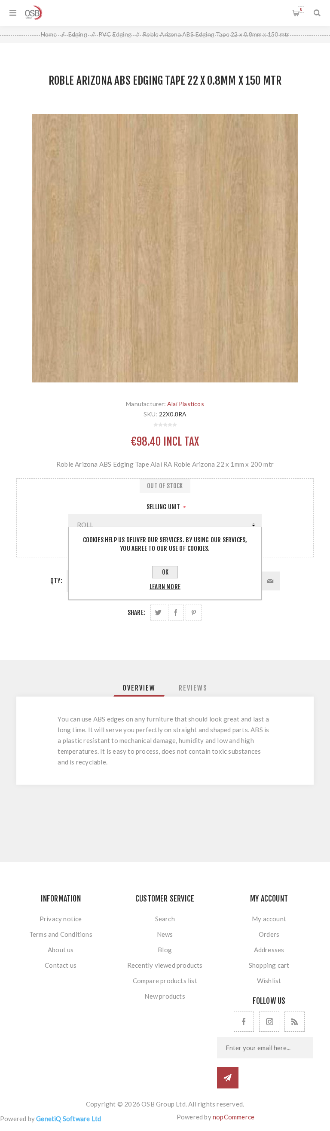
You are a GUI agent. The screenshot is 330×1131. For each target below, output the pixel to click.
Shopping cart (301, 9)
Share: (136, 612)
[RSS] (294, 1022)
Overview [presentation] (139, 688)
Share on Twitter (158, 613)
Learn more (165, 587)
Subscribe (227, 1077)
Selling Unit (164, 507)
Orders (269, 934)
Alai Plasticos (185, 403)
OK (165, 572)
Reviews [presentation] (193, 688)
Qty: (56, 581)
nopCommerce (233, 1117)
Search (165, 919)
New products (164, 996)
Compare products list (165, 980)
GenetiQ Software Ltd (68, 1118)
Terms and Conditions (60, 934)
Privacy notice (61, 919)
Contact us (60, 965)
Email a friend (270, 581)
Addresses (269, 950)
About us (61, 950)
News (165, 934)
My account (269, 919)
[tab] (139, 688)
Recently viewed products (165, 965)
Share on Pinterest (194, 613)
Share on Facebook (176, 613)
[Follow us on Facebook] (244, 1022)
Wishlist (269, 980)
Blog (165, 950)
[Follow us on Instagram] (269, 1022)
